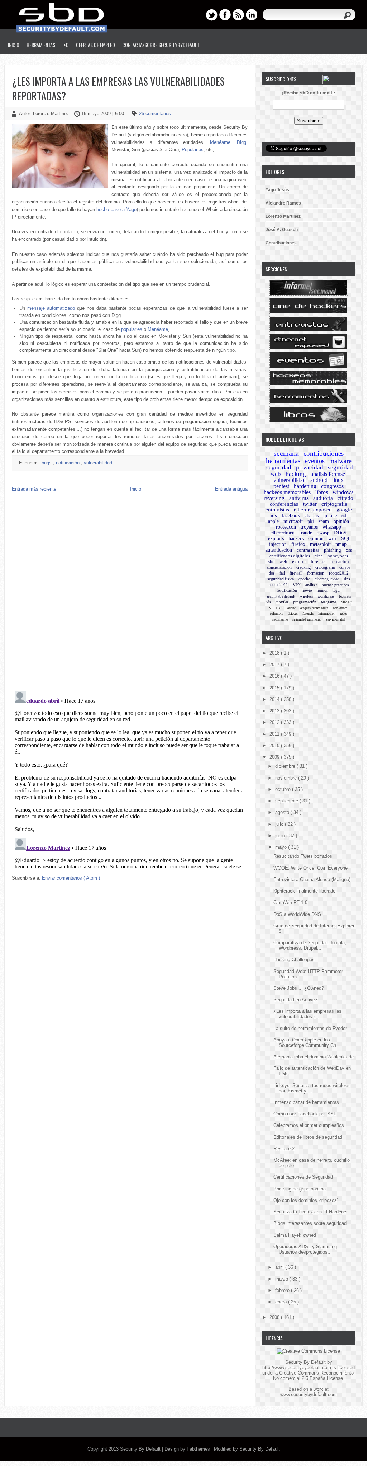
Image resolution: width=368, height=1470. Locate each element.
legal (336, 590)
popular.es (131, 329)
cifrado (345, 498)
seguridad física (280, 578)
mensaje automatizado (51, 308)
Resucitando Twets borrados (302, 856)
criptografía (325, 567)
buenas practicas (335, 584)
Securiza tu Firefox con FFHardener (310, 1211)
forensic (308, 613)
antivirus (299, 498)
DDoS (340, 532)
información (326, 613)
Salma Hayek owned (294, 1235)
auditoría (323, 498)
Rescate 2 (284, 1148)
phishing (332, 550)
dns (347, 578)
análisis (311, 584)
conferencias (284, 504)
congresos (332, 486)
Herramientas (41, 44)
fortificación (287, 590)
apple (273, 521)
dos (272, 573)
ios (274, 515)
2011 (275, 734)
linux (338, 480)
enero (281, 1302)
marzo (282, 1279)
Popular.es (193, 149)
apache (304, 578)
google (344, 509)
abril (280, 1267)
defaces (293, 613)
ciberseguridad (327, 578)
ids (268, 602)
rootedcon (286, 527)
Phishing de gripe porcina (299, 1189)
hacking (296, 474)
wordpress (325, 596)
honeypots (338, 555)
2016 (275, 676)
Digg (241, 142)
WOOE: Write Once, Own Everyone (310, 868)
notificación (68, 462)
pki (310, 521)
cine (319, 555)
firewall (296, 573)
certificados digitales (289, 555)
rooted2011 (278, 584)
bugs (47, 462)
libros (321, 492)
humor (322, 590)
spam (324, 521)
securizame (280, 619)
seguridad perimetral (306, 619)
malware (340, 460)
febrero (283, 1290)
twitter (310, 504)
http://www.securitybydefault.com (296, 1367)
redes (343, 613)
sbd (271, 561)
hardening (305, 486)
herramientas (283, 460)
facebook (291, 515)
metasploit (320, 544)
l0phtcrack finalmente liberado (304, 891)
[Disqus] (130, 593)
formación (339, 561)
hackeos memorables (287, 492)
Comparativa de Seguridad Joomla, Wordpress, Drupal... (309, 945)
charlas (312, 515)
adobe (291, 608)
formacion (315, 573)
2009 (275, 757)
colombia (276, 613)
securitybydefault (281, 596)
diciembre (286, 766)
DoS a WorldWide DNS (297, 914)
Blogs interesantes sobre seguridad (310, 1223)
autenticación (279, 550)
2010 (275, 745)
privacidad (309, 467)
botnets (345, 596)
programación (304, 602)
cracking (303, 567)
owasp (323, 532)
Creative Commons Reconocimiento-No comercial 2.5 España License (314, 1375)
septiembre (287, 801)
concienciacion (279, 567)
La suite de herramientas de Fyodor (310, 1028)
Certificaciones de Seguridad (303, 1177)
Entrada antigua (231, 489)
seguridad (278, 467)
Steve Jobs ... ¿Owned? (298, 988)
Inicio (13, 44)
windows (343, 492)
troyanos (309, 527)
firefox (298, 544)
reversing (274, 498)
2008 (275, 1317)
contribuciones (324, 453)
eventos (315, 460)
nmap (341, 544)
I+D (65, 44)
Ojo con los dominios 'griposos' (305, 1200)
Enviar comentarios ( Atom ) (71, 878)
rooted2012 (338, 573)
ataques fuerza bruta (314, 608)
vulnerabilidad (98, 462)
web (283, 561)
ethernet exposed (313, 509)
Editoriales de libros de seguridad (307, 1137)
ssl (344, 515)
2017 (275, 664)
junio (280, 835)
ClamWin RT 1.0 (290, 902)
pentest (281, 486)
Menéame (220, 142)
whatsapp (331, 527)
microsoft (293, 521)
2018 (275, 653)
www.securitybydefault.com (308, 1394)
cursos (344, 567)
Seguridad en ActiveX (295, 999)
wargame (328, 602)
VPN (297, 584)
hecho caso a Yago (116, 209)
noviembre (286, 778)
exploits (276, 538)
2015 (275, 687)
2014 (275, 699)
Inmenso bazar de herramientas (306, 1102)
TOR (279, 608)
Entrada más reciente (34, 489)
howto (307, 590)
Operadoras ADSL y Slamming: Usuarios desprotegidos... (305, 1249)
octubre (283, 789)
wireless (306, 596)
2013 (275, 710)
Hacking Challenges (294, 959)
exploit (299, 561)
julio (280, 824)
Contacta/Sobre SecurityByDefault (160, 44)
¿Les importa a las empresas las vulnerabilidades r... (307, 1013)
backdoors (340, 608)
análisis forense (328, 474)
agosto (283, 812)
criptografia (334, 504)
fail (282, 573)
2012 (275, 722)
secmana (286, 453)
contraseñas (308, 550)
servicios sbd (335, 619)
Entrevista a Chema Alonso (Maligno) (311, 879)
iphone (330, 515)
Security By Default (141, 1449)
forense (318, 561)
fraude (305, 532)
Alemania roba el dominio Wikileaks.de (313, 1056)
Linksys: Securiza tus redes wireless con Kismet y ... (311, 1088)
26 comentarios (155, 113)
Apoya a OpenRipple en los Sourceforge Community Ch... (306, 1042)
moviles (282, 602)
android (319, 480)
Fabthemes (199, 1449)
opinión (341, 521)
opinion (316, 538)
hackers (296, 538)
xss (349, 550)
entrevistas (277, 509)
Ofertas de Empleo (95, 44)
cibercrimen (283, 532)
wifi (332, 538)
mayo (281, 847)
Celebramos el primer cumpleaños (308, 1125)
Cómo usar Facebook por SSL (304, 1113)
